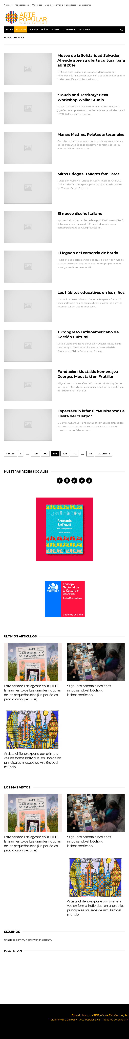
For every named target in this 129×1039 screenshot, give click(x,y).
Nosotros (8, 5)
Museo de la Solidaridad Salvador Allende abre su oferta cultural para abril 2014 (91, 60)
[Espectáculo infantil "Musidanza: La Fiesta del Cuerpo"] (28, 425)
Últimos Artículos (20, 636)
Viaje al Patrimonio (54, 5)
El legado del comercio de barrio (87, 253)
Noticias (21, 29)
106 (35, 453)
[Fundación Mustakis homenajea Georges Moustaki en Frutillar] (28, 385)
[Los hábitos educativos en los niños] (28, 306)
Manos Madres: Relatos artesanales (90, 134)
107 (45, 453)
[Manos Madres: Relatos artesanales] (28, 148)
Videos (55, 29)
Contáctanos (85, 5)
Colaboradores (22, 5)
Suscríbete (71, 5)
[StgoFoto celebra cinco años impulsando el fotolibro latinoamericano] (96, 662)
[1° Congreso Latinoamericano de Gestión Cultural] (28, 346)
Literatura (69, 29)
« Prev (10, 453)
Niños (44, 29)
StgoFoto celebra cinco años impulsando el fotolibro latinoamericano (89, 690)
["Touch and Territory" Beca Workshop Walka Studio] (28, 108)
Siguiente (103, 453)
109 (65, 453)
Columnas (84, 29)
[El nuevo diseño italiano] (28, 227)
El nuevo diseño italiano (79, 213)
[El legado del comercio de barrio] (28, 267)
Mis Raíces (37, 5)
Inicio (9, 29)
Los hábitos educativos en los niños (90, 292)
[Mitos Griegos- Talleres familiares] (28, 188)
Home (7, 37)
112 (90, 453)
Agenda (33, 29)
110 (74, 453)
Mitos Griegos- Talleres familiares (88, 174)
